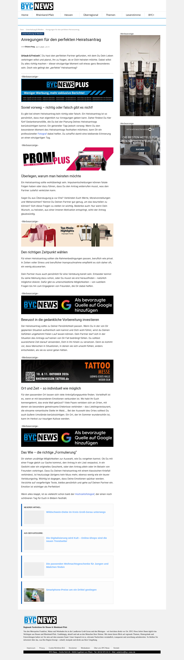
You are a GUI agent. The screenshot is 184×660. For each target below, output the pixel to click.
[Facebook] (21, 21)
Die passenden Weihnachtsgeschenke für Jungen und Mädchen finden (77, 565)
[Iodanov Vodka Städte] (140, 115)
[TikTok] (42, 21)
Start (22, 29)
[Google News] (62, 21)
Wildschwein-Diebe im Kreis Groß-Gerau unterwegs (76, 512)
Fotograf (42, 133)
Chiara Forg (30, 46)
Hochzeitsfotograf (84, 494)
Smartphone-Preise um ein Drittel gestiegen (71, 589)
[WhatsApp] (48, 21)
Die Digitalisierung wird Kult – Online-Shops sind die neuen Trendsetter (76, 539)
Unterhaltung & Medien (35, 29)
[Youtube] (55, 21)
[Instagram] (28, 21)
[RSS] (35, 21)
